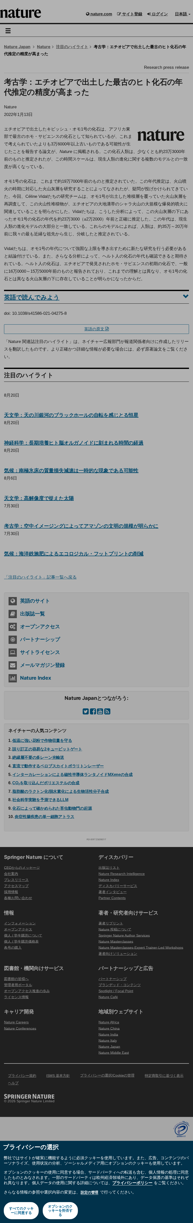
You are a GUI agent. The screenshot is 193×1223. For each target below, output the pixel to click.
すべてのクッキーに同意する (21, 1210)
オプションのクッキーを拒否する (60, 1210)
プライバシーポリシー (132, 1182)
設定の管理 (89, 1192)
